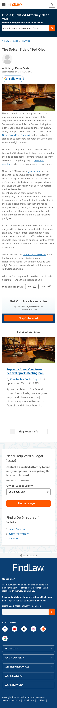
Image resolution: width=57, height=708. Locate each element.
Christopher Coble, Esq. (24, 379)
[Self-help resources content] (52, 667)
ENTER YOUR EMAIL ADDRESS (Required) (21, 606)
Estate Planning (16, 529)
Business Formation (18, 533)
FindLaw (5, 41)
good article (34, 171)
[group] (28, 386)
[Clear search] (47, 492)
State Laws (14, 538)
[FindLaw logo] (16, 4)
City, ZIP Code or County (19, 485)
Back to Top (30, 555)
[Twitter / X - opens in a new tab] (24, 629)
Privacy (15, 700)
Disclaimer (28, 700)
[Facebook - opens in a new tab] (5, 629)
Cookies (40, 700)
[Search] (52, 4)
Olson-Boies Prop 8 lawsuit (16, 135)
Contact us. (29, 590)
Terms (5, 700)
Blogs (15, 41)
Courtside (26, 41)
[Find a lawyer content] (52, 658)
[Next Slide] (44, 431)
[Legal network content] (52, 685)
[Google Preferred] (5, 638)
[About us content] (52, 649)
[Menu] (4, 4)
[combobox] (28, 492)
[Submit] (52, 612)
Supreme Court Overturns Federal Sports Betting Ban (25, 371)
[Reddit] (43, 629)
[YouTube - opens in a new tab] (14, 629)
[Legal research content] (52, 676)
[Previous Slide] (12, 431)
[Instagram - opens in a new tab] (33, 629)
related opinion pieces (34, 254)
